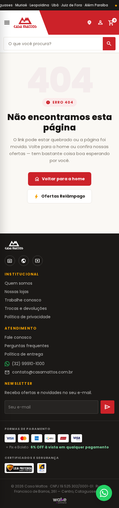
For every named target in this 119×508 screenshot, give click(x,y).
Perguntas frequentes (27, 346)
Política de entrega (24, 354)
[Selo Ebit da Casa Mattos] (41, 468)
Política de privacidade (28, 317)
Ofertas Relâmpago (59, 196)
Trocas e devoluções (26, 308)
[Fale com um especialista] (104, 493)
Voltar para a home (59, 179)
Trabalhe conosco (23, 300)
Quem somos (18, 283)
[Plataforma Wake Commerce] (59, 500)
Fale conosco (18, 337)
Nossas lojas (17, 292)
